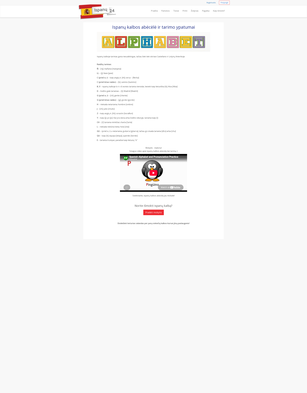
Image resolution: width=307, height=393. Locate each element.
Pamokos (165, 10)
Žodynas (194, 10)
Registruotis (211, 2)
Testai (176, 10)
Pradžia (154, 10)
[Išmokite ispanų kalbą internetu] (78, 8)
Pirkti (185, 10)
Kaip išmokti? (219, 10)
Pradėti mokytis (153, 212)
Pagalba (205, 10)
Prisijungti (224, 2)
